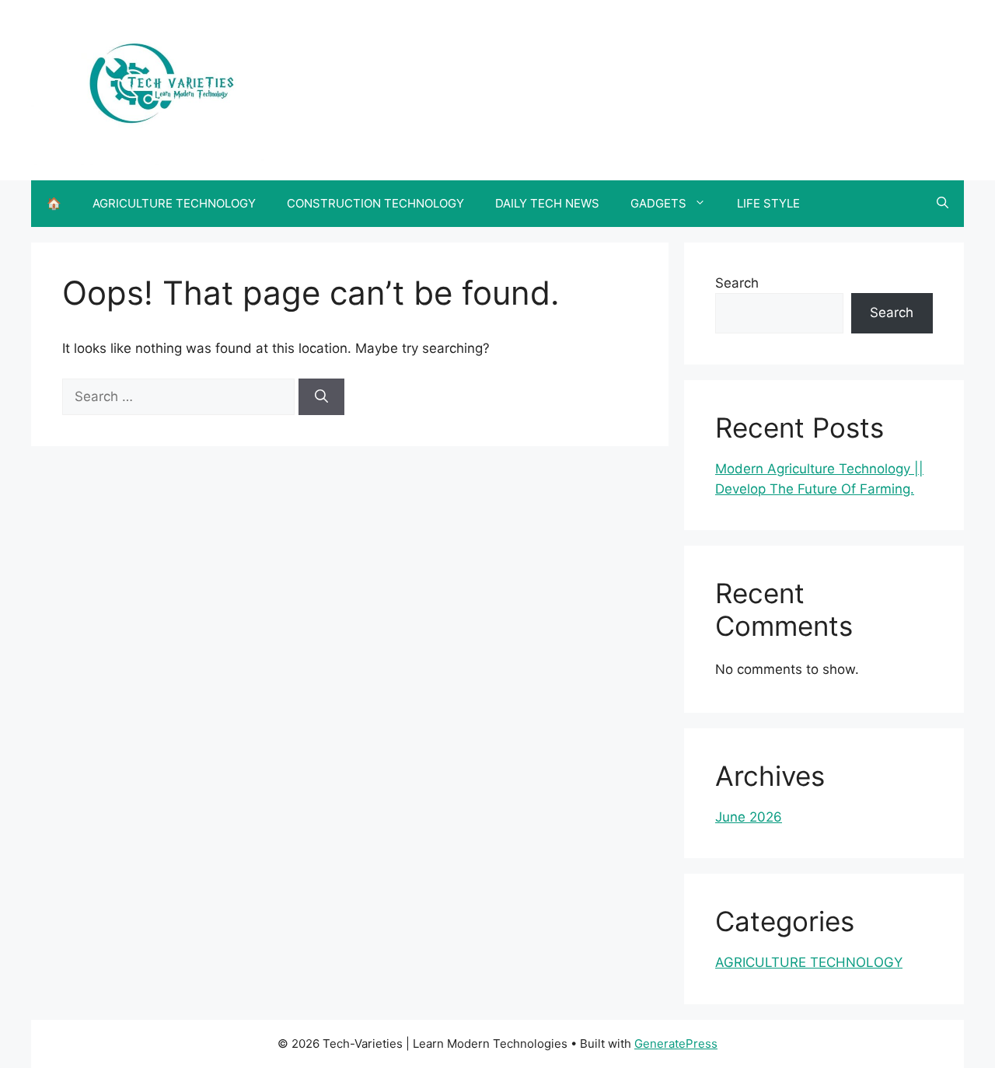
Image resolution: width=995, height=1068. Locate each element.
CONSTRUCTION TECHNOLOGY (375, 203)
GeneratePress (675, 1043)
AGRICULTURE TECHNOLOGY (174, 203)
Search (737, 283)
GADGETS (658, 203)
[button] (942, 203)
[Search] (321, 397)
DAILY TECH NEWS (547, 203)
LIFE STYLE (768, 203)
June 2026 (748, 817)
